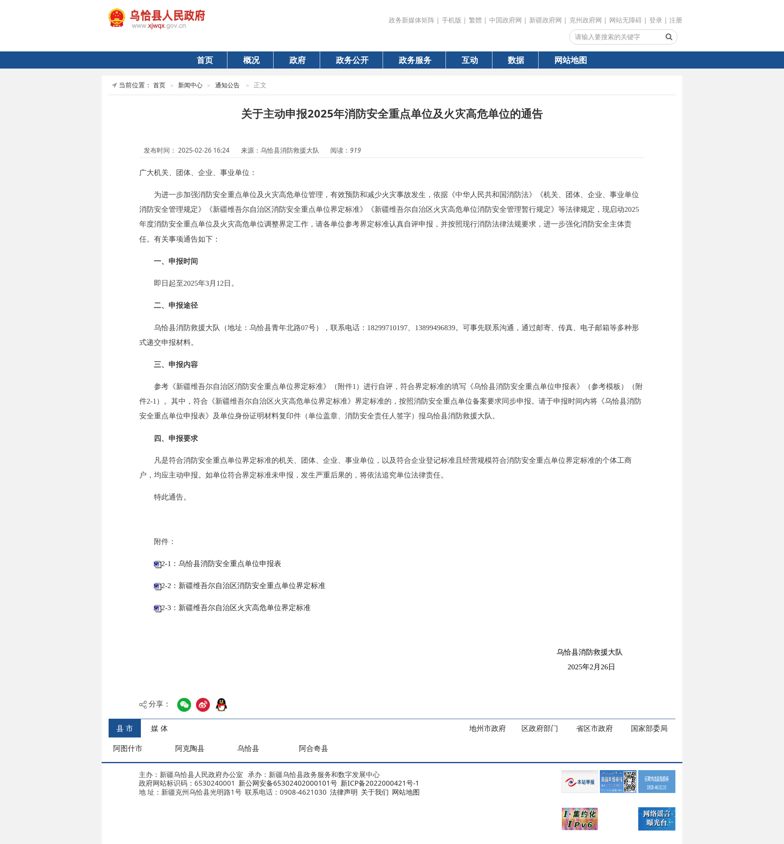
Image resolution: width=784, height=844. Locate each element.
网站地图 (571, 59)
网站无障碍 (625, 20)
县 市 (124, 728)
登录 (655, 20)
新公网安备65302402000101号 (287, 783)
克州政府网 (585, 20)
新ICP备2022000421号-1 (379, 783)
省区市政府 (594, 728)
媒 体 (159, 728)
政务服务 (415, 59)
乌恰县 (248, 748)
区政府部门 (539, 728)
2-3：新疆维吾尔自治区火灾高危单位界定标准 (236, 608)
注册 (675, 20)
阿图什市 (128, 748)
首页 (205, 59)
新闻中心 (190, 85)
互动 (470, 59)
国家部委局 (649, 728)
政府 (298, 59)
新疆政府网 (545, 20)
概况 (251, 59)
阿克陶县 (190, 748)
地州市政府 (487, 728)
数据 (516, 59)
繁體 (475, 20)
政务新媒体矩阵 (411, 20)
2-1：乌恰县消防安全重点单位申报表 (221, 564)
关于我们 (374, 792)
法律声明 (343, 792)
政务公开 (352, 59)
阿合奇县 (313, 748)
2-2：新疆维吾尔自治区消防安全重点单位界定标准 (243, 586)
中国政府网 (505, 20)
